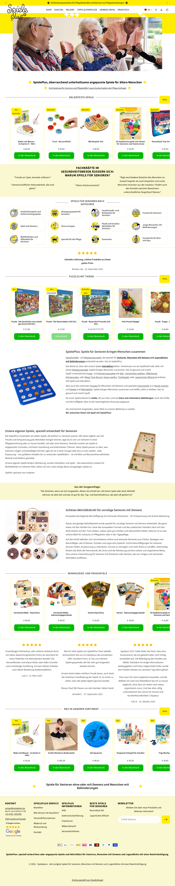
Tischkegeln (124, 377)
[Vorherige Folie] (6, 3)
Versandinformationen (44, 818)
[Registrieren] (166, 820)
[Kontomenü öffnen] (161, 10)
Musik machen (161, 386)
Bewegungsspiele (92, 357)
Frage (89, 373)
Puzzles (94, 386)
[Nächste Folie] (167, 3)
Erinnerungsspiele (107, 373)
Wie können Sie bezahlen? (46, 812)
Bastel (73, 389)
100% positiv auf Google (15, 819)
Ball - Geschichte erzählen (132, 373)
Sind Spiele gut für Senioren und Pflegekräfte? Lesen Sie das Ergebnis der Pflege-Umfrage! (87, 88)
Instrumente (143, 386)
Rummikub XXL (97, 810)
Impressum (67, 821)
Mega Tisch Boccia (93, 377)
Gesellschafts (72, 357)
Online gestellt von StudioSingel (87, 880)
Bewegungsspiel (80, 369)
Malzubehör (86, 389)
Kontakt (37, 832)
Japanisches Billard (144, 377)
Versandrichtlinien (70, 831)
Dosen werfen (110, 377)
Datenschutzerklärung (72, 815)
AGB (64, 810)
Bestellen (38, 807)
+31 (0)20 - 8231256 (13, 814)
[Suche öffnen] (156, 10)
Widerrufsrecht (69, 826)
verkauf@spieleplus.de (15, 808)
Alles (164, 99)
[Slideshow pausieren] (81, 68)
